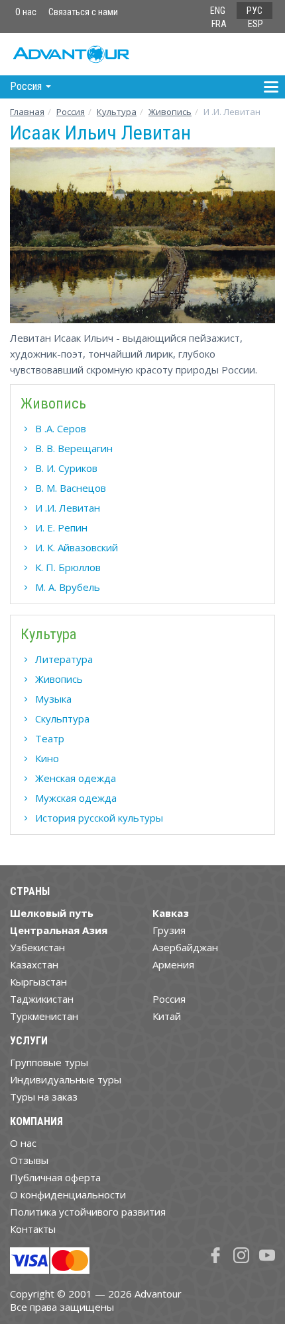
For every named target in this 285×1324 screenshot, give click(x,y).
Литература (64, 659)
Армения (173, 964)
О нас (25, 12)
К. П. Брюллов (68, 567)
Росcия (70, 112)
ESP (255, 24)
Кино (47, 758)
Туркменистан (44, 1016)
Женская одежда (75, 778)
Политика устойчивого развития (88, 1211)
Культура (117, 112)
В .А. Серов (60, 428)
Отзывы (29, 1160)
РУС (254, 10)
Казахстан (34, 964)
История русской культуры (99, 817)
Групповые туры (49, 1062)
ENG (217, 10)
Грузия (169, 930)
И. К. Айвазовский (76, 547)
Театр (49, 738)
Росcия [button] (27, 86)
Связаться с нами (83, 12)
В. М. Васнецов (70, 487)
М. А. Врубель (67, 587)
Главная (27, 112)
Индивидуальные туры (65, 1079)
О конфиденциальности (68, 1194)
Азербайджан (185, 947)
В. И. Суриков (66, 468)
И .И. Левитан (67, 507)
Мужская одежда (76, 797)
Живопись (170, 112)
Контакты (33, 1228)
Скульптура (62, 718)
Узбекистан (37, 947)
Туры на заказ (44, 1096)
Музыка (53, 698)
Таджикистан (42, 998)
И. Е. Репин (61, 527)
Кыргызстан (38, 981)
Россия (169, 998)
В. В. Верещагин (74, 448)
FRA (219, 24)
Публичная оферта (55, 1177)
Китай (166, 1016)
